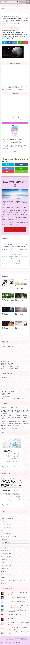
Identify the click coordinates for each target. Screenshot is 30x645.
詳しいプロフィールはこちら (10, 151)
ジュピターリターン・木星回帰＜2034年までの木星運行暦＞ (18, 250)
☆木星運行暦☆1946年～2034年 (16, 601)
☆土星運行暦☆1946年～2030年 (16, 597)
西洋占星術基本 (7, 542)
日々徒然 (4, 577)
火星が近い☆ (11, 618)
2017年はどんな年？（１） (15, 614)
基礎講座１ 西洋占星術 (8, 536)
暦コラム (4, 530)
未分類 (3, 583)
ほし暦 (4, 521)
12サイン (6, 545)
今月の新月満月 (6, 533)
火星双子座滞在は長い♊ (14, 261)
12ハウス (6, 548)
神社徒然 (5, 559)
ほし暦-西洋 (6, 524)
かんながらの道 (6, 565)
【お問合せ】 (22, 2)
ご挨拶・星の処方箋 (7, 518)
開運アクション (6, 574)
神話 (3, 562)
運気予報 (4, 568)
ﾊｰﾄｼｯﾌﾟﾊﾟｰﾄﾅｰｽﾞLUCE (11, 642)
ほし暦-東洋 (6, 527)
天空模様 (4, 571)
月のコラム (4, 515)
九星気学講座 (6, 553)
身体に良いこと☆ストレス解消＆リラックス (14, 580)
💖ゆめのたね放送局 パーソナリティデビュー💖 (18, 257)
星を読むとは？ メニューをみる (15, 229)
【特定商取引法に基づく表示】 (12, 639)
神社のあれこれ (6, 556)
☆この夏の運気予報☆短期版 (15, 254)
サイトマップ (24, 639)
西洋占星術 (6, 539)
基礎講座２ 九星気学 (7, 551)
